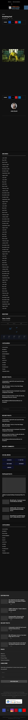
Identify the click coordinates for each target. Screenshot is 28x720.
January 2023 (5, 243)
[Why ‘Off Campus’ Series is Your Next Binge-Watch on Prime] (4, 636)
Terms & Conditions (16, 1)
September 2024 (6, 199)
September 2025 (6, 173)
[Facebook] (4, 710)
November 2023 (5, 221)
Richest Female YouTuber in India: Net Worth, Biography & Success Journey (13, 396)
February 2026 (5, 164)
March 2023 (4, 238)
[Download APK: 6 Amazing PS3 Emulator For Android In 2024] (4, 618)
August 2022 (5, 253)
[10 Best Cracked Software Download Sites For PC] (14, 485)
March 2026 (4, 162)
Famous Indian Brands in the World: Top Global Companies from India (17, 643)
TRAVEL (3, 369)
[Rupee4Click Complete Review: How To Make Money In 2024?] (5, 517)
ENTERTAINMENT (5, 354)
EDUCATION (4, 351)
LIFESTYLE (4, 360)
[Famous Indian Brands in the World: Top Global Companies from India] (4, 644)
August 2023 (5, 227)
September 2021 (6, 277)
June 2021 (4, 284)
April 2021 (4, 288)
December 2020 (5, 297)
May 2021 (4, 286)
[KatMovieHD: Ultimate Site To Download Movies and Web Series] (5, 509)
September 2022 (6, 251)
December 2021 (5, 271)
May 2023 (4, 234)
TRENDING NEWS (5, 371)
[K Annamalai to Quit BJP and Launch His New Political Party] (4, 629)
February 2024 (5, 214)
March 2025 (4, 186)
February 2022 (5, 267)
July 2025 (4, 177)
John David (5, 18)
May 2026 (4, 160)
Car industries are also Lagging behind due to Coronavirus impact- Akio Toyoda (17, 601)
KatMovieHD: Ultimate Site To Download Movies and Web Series (17, 509)
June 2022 (4, 258)
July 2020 (4, 308)
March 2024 (4, 212)
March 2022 (4, 264)
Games (3, 356)
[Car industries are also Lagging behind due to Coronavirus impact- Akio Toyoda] (4, 601)
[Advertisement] (14, 38)
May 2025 (4, 182)
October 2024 (5, 197)
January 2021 (5, 295)
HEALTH (3, 358)
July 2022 (4, 256)
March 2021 (4, 291)
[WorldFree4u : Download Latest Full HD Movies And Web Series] (5, 502)
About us (9, 1)
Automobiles (5, 347)
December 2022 (5, 245)
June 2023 (4, 232)
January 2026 (5, 166)
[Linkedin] (20, 710)
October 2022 (5, 249)
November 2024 (5, 195)
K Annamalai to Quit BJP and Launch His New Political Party (17, 628)
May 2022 (4, 260)
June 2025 (4, 179)
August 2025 (5, 175)
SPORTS (4, 364)
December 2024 (5, 192)
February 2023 (5, 240)
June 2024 (4, 206)
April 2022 (4, 262)
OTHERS (4, 362)
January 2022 (5, 269)
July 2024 (4, 203)
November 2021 (5, 273)
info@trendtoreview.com (16, 706)
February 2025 (5, 188)
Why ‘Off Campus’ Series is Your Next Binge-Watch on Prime (17, 635)
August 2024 (5, 201)
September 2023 (6, 225)
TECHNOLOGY (5, 367)
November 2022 (5, 247)
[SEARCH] (24, 408)
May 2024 (4, 208)
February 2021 (5, 293)
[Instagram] (12, 710)
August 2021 (5, 280)
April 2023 (4, 236)
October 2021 (5, 275)
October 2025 (5, 171)
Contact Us (3, 655)
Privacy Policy (4, 658)
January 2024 (5, 216)
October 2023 (5, 223)
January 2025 (5, 190)
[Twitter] (8, 710)
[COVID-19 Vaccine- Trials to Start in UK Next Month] (4, 610)
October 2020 (5, 302)
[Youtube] (24, 710)
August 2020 (5, 306)
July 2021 (4, 282)
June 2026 (4, 158)
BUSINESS (4, 349)
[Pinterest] (16, 710)
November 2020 (5, 299)
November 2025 (5, 168)
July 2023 (4, 230)
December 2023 (5, 219)
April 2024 (4, 210)
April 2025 (4, 184)
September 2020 (6, 304)
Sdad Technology (16, 718)
